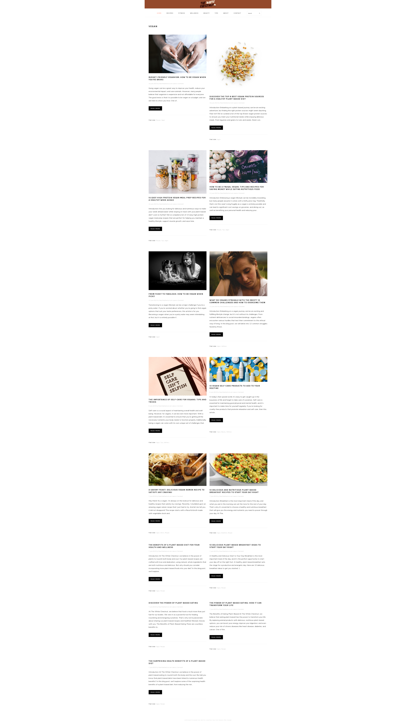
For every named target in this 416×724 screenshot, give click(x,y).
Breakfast (224, 533)
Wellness (224, 346)
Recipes (158, 120)
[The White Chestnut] (208, 6)
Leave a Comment (178, 83)
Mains (162, 532)
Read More (155, 108)
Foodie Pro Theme (225, 720)
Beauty (223, 432)
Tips (162, 240)
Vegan (163, 120)
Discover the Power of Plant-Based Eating (173, 603)
